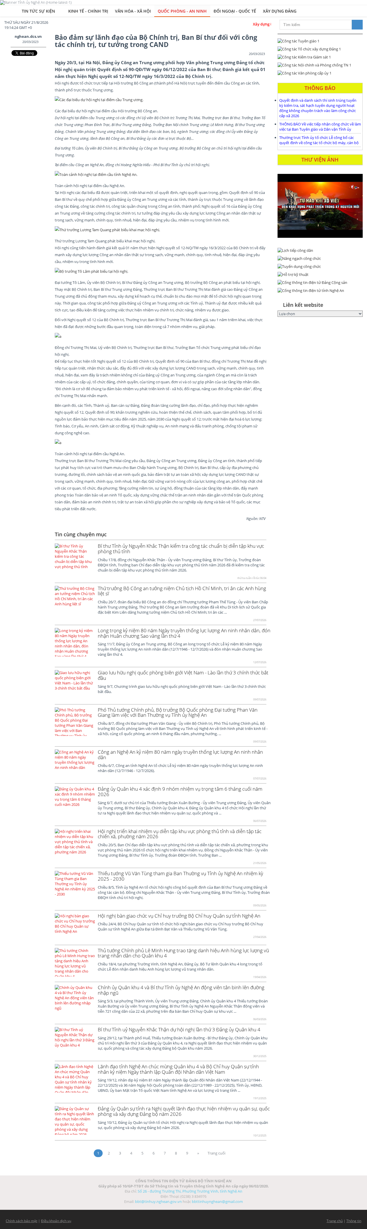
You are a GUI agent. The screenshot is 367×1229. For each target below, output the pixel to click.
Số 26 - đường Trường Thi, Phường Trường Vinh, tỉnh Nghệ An (190, 1191)
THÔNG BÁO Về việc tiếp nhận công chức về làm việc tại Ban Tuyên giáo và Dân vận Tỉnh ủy (320, 126)
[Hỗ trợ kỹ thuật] (320, 274)
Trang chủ (335, 1220)
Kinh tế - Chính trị (88, 11)
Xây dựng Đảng (279, 11)
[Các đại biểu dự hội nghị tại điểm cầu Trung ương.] (106, 99)
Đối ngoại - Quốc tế (235, 11)
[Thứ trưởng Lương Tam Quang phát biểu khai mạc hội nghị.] (107, 229)
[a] (161, 336)
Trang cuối (216, 1153)
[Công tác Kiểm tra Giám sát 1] (320, 57)
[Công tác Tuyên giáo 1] (320, 41)
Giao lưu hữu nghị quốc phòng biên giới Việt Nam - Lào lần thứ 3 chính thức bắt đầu (183, 675)
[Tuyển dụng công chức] (320, 266)
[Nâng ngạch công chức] (320, 258)
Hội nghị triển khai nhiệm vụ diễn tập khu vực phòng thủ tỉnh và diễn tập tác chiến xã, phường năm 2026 (179, 834)
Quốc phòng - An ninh (182, 11)
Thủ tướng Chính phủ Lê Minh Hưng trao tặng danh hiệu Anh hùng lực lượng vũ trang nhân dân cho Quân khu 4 (183, 953)
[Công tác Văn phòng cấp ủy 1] (320, 73)
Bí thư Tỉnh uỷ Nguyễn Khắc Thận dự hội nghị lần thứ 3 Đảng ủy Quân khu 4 (179, 1029)
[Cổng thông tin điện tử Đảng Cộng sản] (320, 282)
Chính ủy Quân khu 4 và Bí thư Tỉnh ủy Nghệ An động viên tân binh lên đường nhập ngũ (181, 990)
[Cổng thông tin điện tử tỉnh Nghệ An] (320, 290)
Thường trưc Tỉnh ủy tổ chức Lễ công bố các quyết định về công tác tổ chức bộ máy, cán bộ (319, 140)
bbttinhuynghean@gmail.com (217, 1201)
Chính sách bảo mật (21, 1220)
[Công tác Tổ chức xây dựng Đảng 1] (320, 49)
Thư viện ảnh (320, 159)
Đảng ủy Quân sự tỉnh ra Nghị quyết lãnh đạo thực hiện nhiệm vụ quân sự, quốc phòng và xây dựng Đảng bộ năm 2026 (184, 1111)
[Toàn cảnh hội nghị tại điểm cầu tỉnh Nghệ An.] (96, 174)
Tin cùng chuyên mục (81, 534)
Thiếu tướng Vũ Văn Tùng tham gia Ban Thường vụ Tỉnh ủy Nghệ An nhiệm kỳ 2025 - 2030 (180, 876)
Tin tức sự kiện (39, 11)
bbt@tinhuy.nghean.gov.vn (158, 1201)
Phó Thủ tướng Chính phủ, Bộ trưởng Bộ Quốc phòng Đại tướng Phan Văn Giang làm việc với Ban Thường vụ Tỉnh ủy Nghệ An (177, 712)
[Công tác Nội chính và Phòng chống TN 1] (320, 65)
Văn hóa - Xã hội (133, 11)
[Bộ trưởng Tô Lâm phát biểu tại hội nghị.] (158, 271)
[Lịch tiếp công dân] (320, 250)
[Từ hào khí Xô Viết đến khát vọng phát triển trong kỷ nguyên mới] (320, 206)
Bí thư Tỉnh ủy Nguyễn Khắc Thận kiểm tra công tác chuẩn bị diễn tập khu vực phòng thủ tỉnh (181, 549)
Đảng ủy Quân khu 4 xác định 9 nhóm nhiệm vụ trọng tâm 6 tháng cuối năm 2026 (180, 792)
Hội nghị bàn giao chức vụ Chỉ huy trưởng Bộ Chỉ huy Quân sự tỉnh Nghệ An (179, 915)
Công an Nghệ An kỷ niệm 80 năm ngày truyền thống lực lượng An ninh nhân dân (180, 755)
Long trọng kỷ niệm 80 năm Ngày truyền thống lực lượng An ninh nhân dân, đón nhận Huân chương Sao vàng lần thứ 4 (184, 633)
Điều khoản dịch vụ (56, 1220)
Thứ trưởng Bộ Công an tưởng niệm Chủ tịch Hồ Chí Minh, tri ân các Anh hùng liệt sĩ (182, 591)
